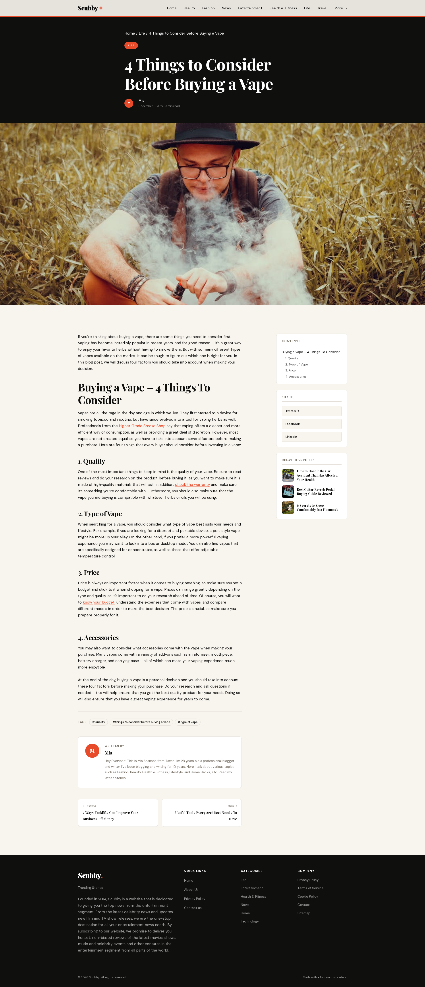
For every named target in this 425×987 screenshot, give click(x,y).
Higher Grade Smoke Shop (142, 425)
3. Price (290, 370)
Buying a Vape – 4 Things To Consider (311, 352)
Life (307, 8)
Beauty (189, 8)
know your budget (99, 602)
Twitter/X (293, 411)
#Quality (98, 722)
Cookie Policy (308, 896)
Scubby (88, 8)
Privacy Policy (194, 899)
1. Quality (291, 358)
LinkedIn (291, 437)
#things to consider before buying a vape (141, 722)
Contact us (193, 908)
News (226, 8)
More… (339, 8)
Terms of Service (311, 888)
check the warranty (192, 484)
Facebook (293, 424)
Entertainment (250, 8)
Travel (322, 8)
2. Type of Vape (296, 364)
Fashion (208, 8)
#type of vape (188, 722)
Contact (304, 905)
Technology (250, 921)
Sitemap (304, 913)
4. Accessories (296, 377)
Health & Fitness (283, 8)
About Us (191, 889)
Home (171, 8)
